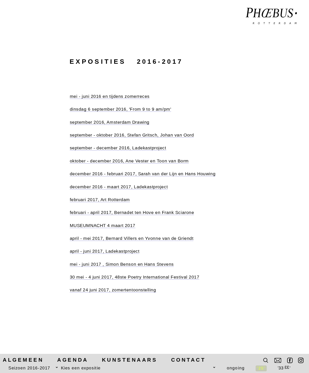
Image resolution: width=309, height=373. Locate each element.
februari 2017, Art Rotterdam (100, 199)
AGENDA (72, 360)
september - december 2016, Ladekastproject (118, 147)
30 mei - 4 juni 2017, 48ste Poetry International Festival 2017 (134, 277)
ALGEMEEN (23, 360)
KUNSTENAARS (129, 360)
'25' (261, 368)
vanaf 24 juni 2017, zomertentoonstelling (113, 289)
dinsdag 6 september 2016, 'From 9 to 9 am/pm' (120, 109)
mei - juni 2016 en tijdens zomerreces (110, 96)
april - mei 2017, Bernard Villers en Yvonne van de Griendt (132, 238)
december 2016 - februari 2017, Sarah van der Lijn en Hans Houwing (142, 173)
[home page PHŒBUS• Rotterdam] (271, 16)
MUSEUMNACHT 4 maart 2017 (102, 225)
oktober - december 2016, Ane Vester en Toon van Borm (129, 160)
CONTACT (188, 360)
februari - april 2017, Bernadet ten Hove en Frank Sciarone (132, 212)
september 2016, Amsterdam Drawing (109, 122)
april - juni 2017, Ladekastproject (104, 251)
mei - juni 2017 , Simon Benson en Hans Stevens (122, 264)
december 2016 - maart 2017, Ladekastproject (119, 186)
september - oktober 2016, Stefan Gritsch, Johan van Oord (132, 135)
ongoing (236, 368)
